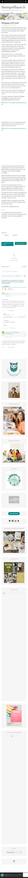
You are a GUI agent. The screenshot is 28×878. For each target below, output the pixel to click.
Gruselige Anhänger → (21, 243)
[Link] (16, 276)
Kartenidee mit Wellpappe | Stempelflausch (12, 333)
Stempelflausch (13, 7)
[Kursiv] (4, 276)
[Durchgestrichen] (8, 276)
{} (18, 275)
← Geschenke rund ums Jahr (6, 244)
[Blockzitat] (13, 276)
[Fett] (3, 276)
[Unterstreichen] (6, 276)
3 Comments (13, 25)
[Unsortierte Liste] (11, 276)
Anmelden (23, 266)
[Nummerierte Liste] (10, 276)
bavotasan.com (21, 875)
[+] (20, 275)
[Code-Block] (15, 276)
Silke (6, 293)
